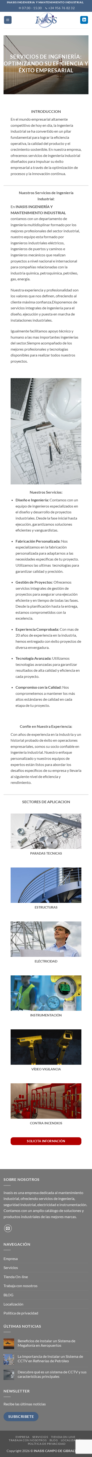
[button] (8, 20)
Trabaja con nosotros (21, 1285)
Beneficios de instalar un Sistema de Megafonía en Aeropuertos (46, 1342)
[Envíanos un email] (8, 1228)
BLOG (8, 1295)
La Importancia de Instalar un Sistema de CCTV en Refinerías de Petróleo (50, 1358)
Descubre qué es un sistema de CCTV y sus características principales (52, 1374)
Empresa (11, 1258)
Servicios (11, 1267)
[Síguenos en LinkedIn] (84, 20)
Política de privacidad (21, 1313)
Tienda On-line (16, 1276)
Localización (13, 1304)
